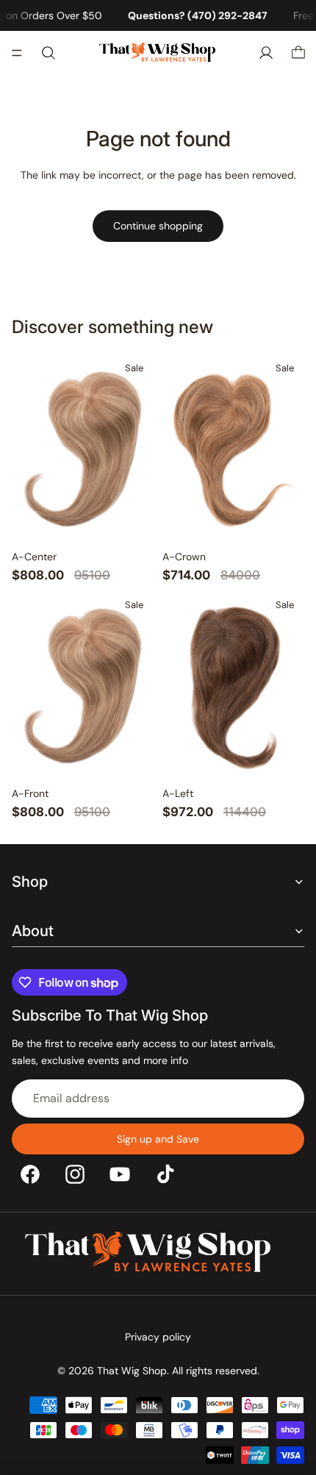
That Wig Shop (132, 1370)
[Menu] (17, 54)
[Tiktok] (165, 1174)
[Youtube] (120, 1174)
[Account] (266, 53)
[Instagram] (75, 1174)
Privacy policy (158, 1336)
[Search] (48, 53)
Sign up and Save (158, 1139)
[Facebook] (30, 1174)
